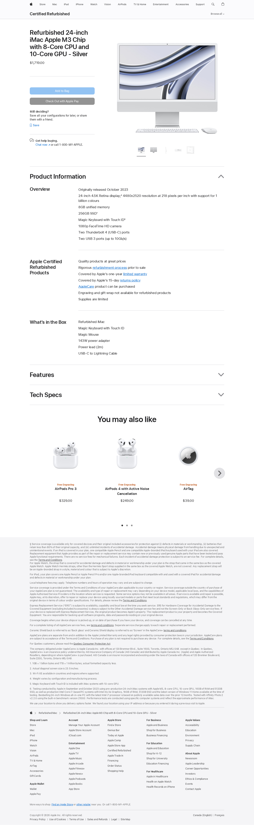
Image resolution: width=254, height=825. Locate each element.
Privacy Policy (38, 819)
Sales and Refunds (97, 819)
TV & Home (36, 760)
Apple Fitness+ (77, 768)
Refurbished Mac (48, 713)
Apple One (74, 748)
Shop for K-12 (153, 753)
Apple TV (74, 753)
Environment (192, 735)
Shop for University (157, 758)
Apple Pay (35, 794)
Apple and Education (157, 748)
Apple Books (75, 784)
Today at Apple (116, 735)
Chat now (43, 144)
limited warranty (135, 274)
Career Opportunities (197, 768)
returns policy (130, 280)
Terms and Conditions (50, 560)
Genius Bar (114, 730)
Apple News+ (76, 773)
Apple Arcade (76, 763)
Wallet (33, 789)
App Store (74, 789)
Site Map (125, 819)
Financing (113, 760)
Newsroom (191, 758)
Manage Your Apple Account (84, 725)
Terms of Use (76, 819)
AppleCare (86, 286)
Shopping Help (115, 771)
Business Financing (156, 735)
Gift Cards (35, 776)
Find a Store (114, 725)
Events (189, 784)
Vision (33, 750)
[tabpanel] (167, 86)
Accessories (36, 771)
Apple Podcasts (77, 779)
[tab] (141, 151)
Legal (114, 819)
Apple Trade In (115, 755)
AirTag (33, 765)
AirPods (34, 755)
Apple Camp (114, 740)
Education (190, 730)
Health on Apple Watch (158, 781)
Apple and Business (157, 725)
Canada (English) (202, 815)
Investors (190, 773)
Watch (33, 745)
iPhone (33, 740)
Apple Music (75, 758)
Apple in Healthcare (157, 776)
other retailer (83, 804)
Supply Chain (192, 745)
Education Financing (157, 763)
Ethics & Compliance (196, 779)
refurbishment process (110, 268)
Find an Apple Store (62, 804)
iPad (32, 735)
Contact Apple (193, 789)
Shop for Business (156, 730)
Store (33, 725)
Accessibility (192, 725)
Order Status (115, 765)
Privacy (189, 740)
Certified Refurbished (50, 14)
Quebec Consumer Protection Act (91, 643)
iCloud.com (75, 735)
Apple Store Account (80, 730)
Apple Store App (116, 745)
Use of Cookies (57, 819)
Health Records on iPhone (160, 786)
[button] (213, 4)
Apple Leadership (194, 763)
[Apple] (31, 712)
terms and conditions (102, 625)
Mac (32, 730)
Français (219, 815)
